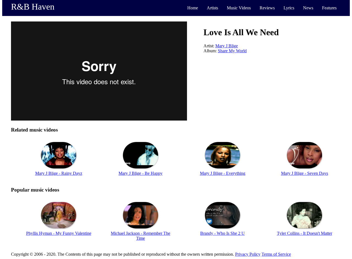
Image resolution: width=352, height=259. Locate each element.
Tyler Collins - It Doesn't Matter (304, 233)
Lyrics (289, 8)
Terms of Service (276, 254)
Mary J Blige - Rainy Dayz (58, 173)
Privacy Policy (247, 254)
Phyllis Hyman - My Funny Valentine (58, 233)
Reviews (267, 8)
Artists (212, 8)
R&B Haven (32, 7)
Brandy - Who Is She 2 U (222, 233)
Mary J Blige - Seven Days (304, 173)
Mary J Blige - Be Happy (141, 173)
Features (329, 8)
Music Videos (239, 8)
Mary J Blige (226, 45)
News (308, 8)
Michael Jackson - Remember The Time (140, 236)
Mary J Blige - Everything (222, 173)
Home (192, 8)
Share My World (232, 50)
